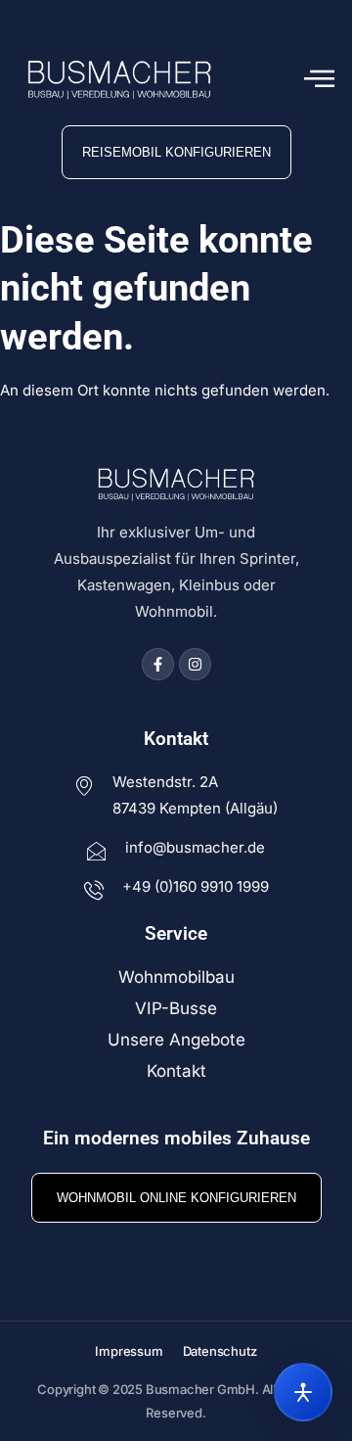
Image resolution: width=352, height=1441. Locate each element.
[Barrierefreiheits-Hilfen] (303, 1392)
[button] (319, 79)
